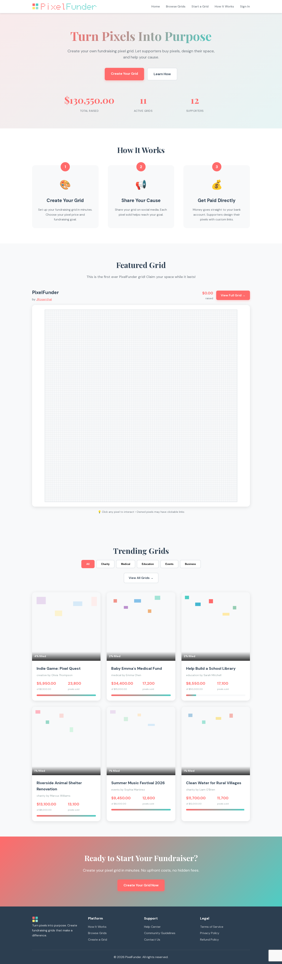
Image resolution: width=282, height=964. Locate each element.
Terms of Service (211, 927)
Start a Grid (200, 6)
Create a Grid (97, 940)
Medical (125, 564)
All (88, 564)
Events (169, 564)
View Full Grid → (233, 295)
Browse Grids (175, 6)
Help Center (152, 927)
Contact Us (152, 940)
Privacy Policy (209, 933)
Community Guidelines (159, 933)
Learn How (162, 74)
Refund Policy (209, 940)
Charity (105, 564)
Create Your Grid (124, 73)
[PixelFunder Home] (64, 6)
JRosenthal (44, 299)
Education (148, 564)
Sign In (245, 6)
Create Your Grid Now (141, 885)
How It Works (224, 6)
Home (155, 6)
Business (190, 564)
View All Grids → (141, 578)
